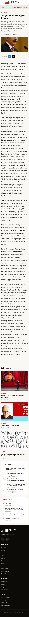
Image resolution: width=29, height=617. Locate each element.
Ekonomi (3, 560)
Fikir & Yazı (4, 574)
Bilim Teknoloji (5, 571)
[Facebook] (3, 539)
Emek (2, 563)
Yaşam (3, 553)
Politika (10, 7)
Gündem (3, 547)
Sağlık (3, 566)
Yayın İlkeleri (4, 589)
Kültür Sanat (4, 568)
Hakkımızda (4, 581)
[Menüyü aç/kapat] (2, 2)
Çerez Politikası (5, 602)
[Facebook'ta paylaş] (9, 56)
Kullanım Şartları (5, 605)
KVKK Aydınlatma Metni (7, 600)
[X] (7, 539)
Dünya (3, 550)
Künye (3, 584)
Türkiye (3, 555)
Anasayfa (3, 7)
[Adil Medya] (12, 2)
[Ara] (26, 2)
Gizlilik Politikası (5, 597)
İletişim (3, 587)
